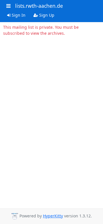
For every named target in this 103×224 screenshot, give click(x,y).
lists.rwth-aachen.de (39, 5)
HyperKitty (53, 216)
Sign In (18, 15)
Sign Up (46, 15)
